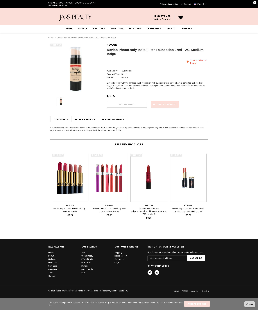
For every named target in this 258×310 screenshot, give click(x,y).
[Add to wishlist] (86, 155)
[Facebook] (150, 272)
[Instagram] (157, 272)
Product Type (113, 74)
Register (166, 19)
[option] (75, 69)
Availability (112, 71)
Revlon (112, 44)
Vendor (110, 77)
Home (50, 38)
